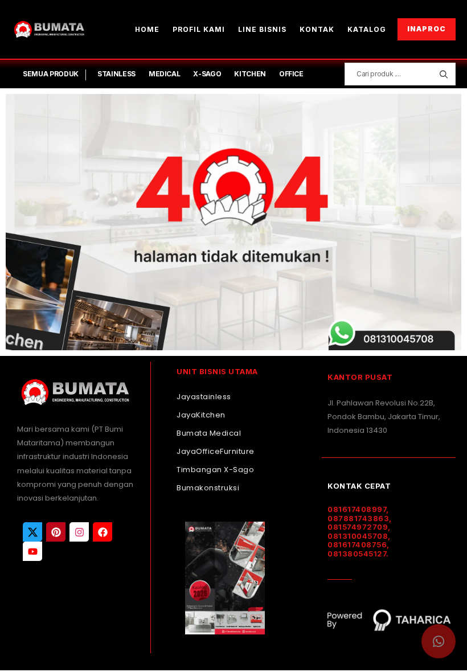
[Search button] (443, 74)
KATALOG (366, 29)
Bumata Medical (209, 433)
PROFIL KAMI (199, 29)
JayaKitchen (201, 414)
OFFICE (291, 73)
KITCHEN (250, 73)
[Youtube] (32, 551)
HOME (147, 29)
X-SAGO (207, 73)
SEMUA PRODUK (51, 73)
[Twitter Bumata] (32, 532)
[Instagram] (79, 532)
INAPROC (426, 28)
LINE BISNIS (262, 29)
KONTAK (317, 29)
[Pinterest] (55, 532)
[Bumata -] (48, 29)
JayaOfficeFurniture (216, 451)
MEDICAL (165, 73)
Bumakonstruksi (208, 487)
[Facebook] (102, 532)
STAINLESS (116, 73)
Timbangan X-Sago (215, 469)
